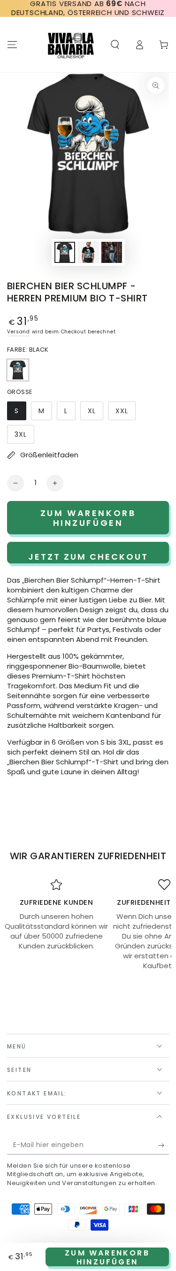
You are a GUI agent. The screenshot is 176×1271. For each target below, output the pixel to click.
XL (95, 413)
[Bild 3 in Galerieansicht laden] (111, 252)
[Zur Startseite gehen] (70, 44)
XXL (125, 413)
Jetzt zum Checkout (88, 556)
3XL (24, 437)
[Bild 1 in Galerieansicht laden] (64, 252)
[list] (88, 924)
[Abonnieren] (163, 1145)
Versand (18, 331)
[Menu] (12, 44)
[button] (115, 44)
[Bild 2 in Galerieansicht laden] (88, 252)
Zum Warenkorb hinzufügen (107, 1257)
